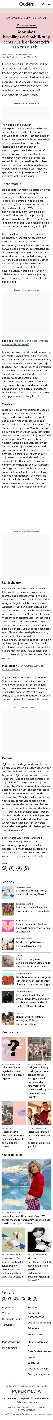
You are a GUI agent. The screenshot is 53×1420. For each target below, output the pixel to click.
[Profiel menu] (43, 4)
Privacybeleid (23, 1398)
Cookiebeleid (10, 1398)
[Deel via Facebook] (19, 868)
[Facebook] (10, 1299)
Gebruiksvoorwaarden (26, 1402)
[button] (40, 1398)
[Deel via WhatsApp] (11, 868)
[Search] (49, 4)
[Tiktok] (35, 1299)
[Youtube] (23, 1299)
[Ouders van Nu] (26, 4)
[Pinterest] (29, 1299)
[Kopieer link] (4, 868)
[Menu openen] (4, 4)
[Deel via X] (26, 868)
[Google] (4, 1299)
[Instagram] (16, 1299)
